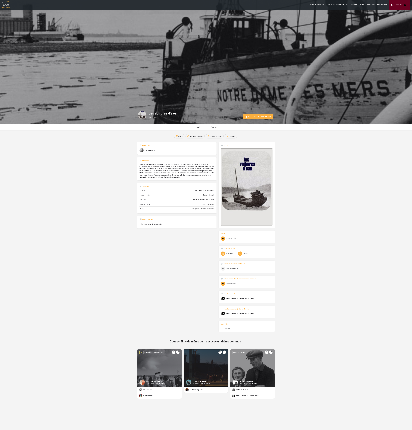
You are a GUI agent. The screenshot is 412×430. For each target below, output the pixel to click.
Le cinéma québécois (317, 4)
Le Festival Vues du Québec (337, 4)
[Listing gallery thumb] (247, 187)
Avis (213, 127)
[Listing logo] (142, 115)
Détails (197, 127)
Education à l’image (357, 4)
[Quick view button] (173, 352)
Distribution (382, 4)
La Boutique (371, 4)
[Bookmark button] (177, 352)
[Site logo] (6, 4)
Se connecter (398, 5)
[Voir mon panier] (405, 5)
